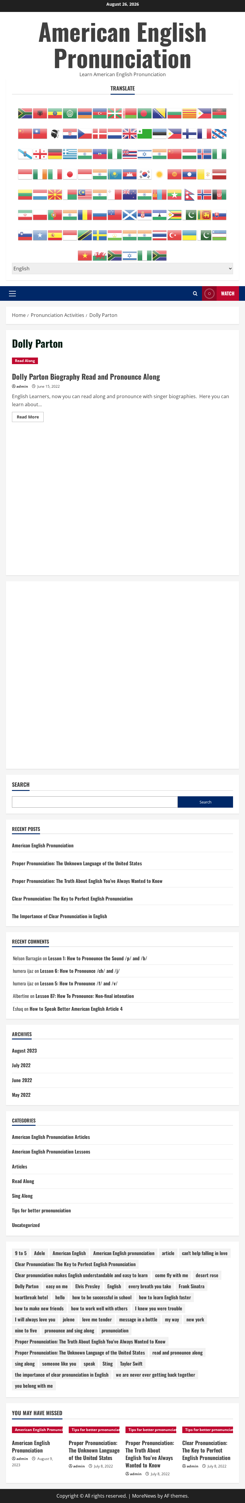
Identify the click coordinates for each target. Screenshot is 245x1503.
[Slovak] (219, 211)
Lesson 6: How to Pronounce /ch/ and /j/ (80, 970)
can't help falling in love (205, 1253)
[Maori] (129, 191)
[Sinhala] (204, 211)
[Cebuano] (204, 110)
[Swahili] (85, 232)
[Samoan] (115, 211)
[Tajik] (115, 232)
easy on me (57, 1286)
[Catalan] (189, 110)
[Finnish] (189, 130)
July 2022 (21, 1065)
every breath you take (149, 1286)
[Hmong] (174, 151)
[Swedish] (100, 232)
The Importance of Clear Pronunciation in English (59, 916)
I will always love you (35, 1319)
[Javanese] (85, 171)
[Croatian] (70, 130)
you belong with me (34, 1385)
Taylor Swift (131, 1363)
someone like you (59, 1363)
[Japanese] (70, 171)
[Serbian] (144, 211)
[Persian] (25, 211)
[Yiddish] (129, 252)
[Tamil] (129, 232)
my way (172, 1319)
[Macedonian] (55, 191)
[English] (129, 130)
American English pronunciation (123, 1253)
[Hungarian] (189, 151)
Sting (107, 1363)
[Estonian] (159, 130)
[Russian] (100, 211)
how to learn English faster (165, 1297)
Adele (39, 1253)
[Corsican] (55, 130)
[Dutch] (115, 130)
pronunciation (115, 1330)
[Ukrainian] (189, 232)
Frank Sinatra (191, 1286)
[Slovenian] (25, 232)
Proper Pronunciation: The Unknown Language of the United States (77, 863)
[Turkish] (174, 232)
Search (21, 784)
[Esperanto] (144, 130)
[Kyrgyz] (174, 171)
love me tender (97, 1319)
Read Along (25, 360)
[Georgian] (40, 151)
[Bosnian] (159, 110)
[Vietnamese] (85, 252)
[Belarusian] (129, 110)
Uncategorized (26, 1225)
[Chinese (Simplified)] (25, 130)
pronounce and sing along (69, 1330)
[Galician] (25, 151)
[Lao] (189, 171)
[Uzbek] (219, 232)
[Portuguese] (55, 211)
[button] (12, 293)
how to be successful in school (101, 1297)
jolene (69, 1319)
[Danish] (100, 130)
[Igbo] (219, 151)
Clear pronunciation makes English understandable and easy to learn (81, 1275)
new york (195, 1319)
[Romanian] (85, 211)
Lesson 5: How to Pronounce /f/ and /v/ (79, 983)
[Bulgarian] (174, 110)
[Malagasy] (70, 191)
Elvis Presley (87, 1286)
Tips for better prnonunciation (41, 1210)
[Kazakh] (115, 171)
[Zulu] (159, 252)
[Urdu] (204, 232)
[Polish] (40, 211)
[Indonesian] (25, 171)
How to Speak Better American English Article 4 (76, 1008)
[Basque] (115, 110)
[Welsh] (100, 252)
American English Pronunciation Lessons (51, 1151)
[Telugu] (144, 232)
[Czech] (85, 130)
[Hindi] (159, 151)
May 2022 (21, 1094)
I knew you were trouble (158, 1308)
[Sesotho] (159, 211)
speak (89, 1363)
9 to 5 (21, 1253)
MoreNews (144, 1496)
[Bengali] (144, 110)
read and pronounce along (177, 1352)
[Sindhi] (189, 211)
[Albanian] (40, 110)
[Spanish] (55, 232)
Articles (19, 1166)
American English (69, 1253)
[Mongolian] (159, 191)
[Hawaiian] (129, 151)
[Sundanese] (70, 232)
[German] (55, 151)
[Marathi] (144, 191)
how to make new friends (39, 1308)
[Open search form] (195, 293)
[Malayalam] (100, 191)
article (168, 1253)
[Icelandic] (204, 151)
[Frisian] (219, 130)
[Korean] (144, 171)
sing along (25, 1363)
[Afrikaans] (25, 110)
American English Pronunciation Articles (51, 1136)
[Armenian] (85, 110)
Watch (228, 293)
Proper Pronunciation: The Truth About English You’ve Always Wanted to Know (87, 880)
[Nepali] (189, 191)
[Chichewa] (219, 110)
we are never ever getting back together (155, 1374)
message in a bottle (138, 1319)
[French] (204, 130)
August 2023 (24, 1050)
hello (60, 1297)
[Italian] (55, 171)
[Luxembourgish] (40, 191)
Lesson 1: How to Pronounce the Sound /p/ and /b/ (97, 958)
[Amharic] (55, 110)
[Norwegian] (204, 191)
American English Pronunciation (122, 44)
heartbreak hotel (31, 1297)
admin (22, 386)
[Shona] (174, 211)
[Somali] (40, 232)
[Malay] (85, 191)
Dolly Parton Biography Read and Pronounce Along (86, 376)
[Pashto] (219, 191)
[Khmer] (129, 171)
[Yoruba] (144, 252)
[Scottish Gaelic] (129, 211)
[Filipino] (174, 130)
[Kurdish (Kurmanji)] (159, 171)
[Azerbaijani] (100, 110)
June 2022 (22, 1080)
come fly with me (171, 1275)
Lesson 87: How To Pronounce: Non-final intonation (85, 995)
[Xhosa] (115, 252)
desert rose (207, 1275)
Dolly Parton (27, 1286)
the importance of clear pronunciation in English (61, 1374)
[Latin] (204, 171)
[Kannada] (100, 171)
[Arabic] (70, 110)
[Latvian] (219, 171)
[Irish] (40, 171)
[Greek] (70, 151)
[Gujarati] (85, 151)
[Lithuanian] (25, 191)
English (114, 1286)
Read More (30, 418)
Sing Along (22, 1195)
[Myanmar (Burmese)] (174, 191)
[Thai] (159, 232)
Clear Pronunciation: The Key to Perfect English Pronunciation (72, 898)
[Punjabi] (70, 211)
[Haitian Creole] (100, 151)
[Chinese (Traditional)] (40, 130)
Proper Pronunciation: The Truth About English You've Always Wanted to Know (90, 1341)
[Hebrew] (144, 151)
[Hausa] (115, 151)
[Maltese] (115, 191)
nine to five (26, 1330)
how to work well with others (99, 1308)
